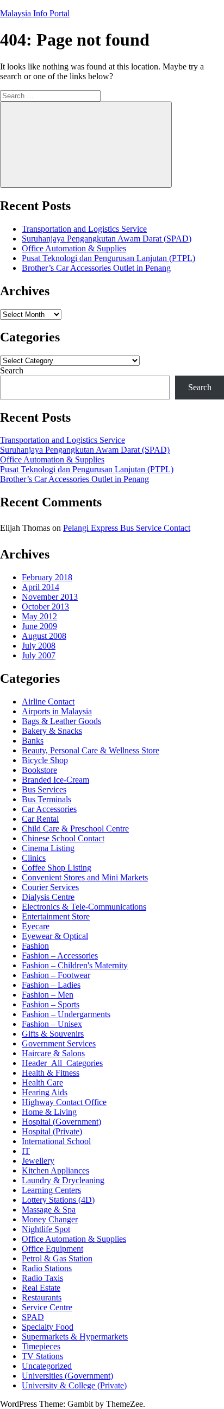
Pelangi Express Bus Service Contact (126, 527)
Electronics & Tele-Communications (84, 906)
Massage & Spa (49, 1209)
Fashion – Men (47, 994)
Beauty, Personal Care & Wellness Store (90, 750)
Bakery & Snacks (52, 730)
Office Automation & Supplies (74, 248)
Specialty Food (47, 1326)
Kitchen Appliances (55, 1170)
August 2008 (44, 635)
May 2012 (39, 616)
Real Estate (41, 1287)
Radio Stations (47, 1268)
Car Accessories (49, 809)
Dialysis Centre (48, 897)
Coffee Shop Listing (56, 867)
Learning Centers (51, 1190)
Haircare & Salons (53, 1053)
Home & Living (49, 1111)
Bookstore (39, 770)
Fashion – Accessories (60, 955)
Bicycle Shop (45, 760)
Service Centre (47, 1307)
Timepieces (41, 1346)
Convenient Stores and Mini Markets (85, 877)
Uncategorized (47, 1365)
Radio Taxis (42, 1278)
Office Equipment (52, 1248)
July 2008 (38, 645)
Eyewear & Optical (55, 936)
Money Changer (50, 1219)
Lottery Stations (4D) (58, 1199)
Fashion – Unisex (52, 1024)
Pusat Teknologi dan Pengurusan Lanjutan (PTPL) (108, 258)
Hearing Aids (44, 1092)
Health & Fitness (50, 1072)
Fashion (35, 945)
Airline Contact (48, 701)
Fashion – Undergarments (66, 1014)
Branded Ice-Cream (55, 779)
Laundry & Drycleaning (63, 1180)
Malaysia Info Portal (35, 13)
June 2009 (39, 626)
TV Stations (42, 1356)
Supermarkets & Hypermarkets (75, 1336)
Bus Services (44, 789)
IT (26, 1151)
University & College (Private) (74, 1385)
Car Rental (40, 818)
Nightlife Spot (46, 1229)
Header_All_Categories (62, 1063)
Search (11, 370)
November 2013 (50, 596)
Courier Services (50, 887)
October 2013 (45, 606)
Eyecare (35, 926)
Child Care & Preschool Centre (75, 828)
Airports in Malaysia (57, 711)
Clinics (34, 857)
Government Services (59, 1043)
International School (56, 1141)
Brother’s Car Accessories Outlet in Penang (96, 267)
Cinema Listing (48, 848)
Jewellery (38, 1160)
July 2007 (38, 655)
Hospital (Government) (61, 1121)
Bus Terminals (46, 799)
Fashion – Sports (50, 1004)
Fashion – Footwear (56, 975)
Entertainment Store (56, 916)
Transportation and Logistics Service (84, 228)
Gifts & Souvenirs (53, 1033)
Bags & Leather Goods (61, 721)
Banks (32, 740)
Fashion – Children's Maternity (75, 965)
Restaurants (41, 1297)
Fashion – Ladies (51, 984)
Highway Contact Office (64, 1102)
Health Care (42, 1082)
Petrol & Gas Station (57, 1258)
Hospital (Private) (52, 1131)
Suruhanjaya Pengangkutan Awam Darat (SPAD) (106, 238)
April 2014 (40, 587)
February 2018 (47, 577)
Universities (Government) (67, 1375)
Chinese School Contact (63, 838)
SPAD (33, 1317)
